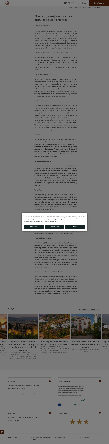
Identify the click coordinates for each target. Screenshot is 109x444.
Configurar (33, 227)
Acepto (75, 227)
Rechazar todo (54, 227)
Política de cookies (54, 222)
